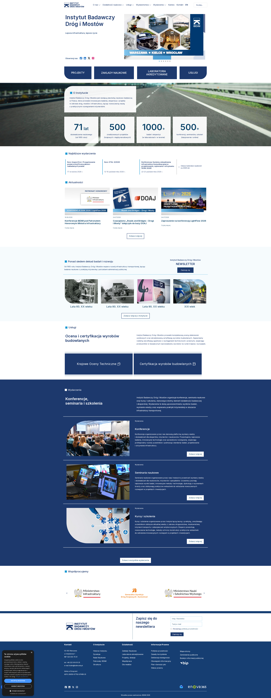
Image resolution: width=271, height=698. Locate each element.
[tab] (159, 61)
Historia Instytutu (100, 651)
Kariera (171, 5)
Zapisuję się (185, 270)
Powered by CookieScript (18, 693)
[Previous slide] (125, 37)
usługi (193, 72)
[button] (18, 691)
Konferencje (142, 429)
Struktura (97, 664)
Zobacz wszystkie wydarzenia (135, 560)
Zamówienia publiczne (189, 655)
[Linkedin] (70, 687)
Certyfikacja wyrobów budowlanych (166, 364)
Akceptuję (185, 629)
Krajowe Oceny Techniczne (96, 364)
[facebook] (82, 58)
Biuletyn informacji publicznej (191, 658)
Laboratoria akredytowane (132, 654)
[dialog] (18, 673)
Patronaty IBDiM (99, 661)
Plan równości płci (158, 664)
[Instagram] (78, 687)
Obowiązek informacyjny (161, 661)
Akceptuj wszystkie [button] (18, 681)
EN (186, 5)
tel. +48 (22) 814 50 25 (72, 662)
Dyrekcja (96, 654)
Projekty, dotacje (128, 658)
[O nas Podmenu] (99, 5)
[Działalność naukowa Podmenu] (123, 5)
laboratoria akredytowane (157, 73)
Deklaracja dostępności (160, 658)
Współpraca (127, 661)
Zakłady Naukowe (129, 651)
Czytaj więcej (69, 228)
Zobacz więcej (135, 236)
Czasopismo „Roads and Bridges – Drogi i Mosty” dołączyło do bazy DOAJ (133, 222)
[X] (90, 58)
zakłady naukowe (114, 72)
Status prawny (157, 668)
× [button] (31, 652)
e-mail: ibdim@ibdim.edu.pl (73, 665)
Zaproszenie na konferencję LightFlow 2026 (183, 221)
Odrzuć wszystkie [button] (18, 686)
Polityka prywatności (159, 651)
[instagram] (94, 58)
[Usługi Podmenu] (133, 5)
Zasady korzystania (159, 654)
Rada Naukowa (99, 658)
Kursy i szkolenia (145, 516)
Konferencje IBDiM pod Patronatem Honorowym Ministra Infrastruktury (83, 222)
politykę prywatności (189, 629)
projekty (78, 72)
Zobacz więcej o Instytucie (136, 316)
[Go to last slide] (67, 593)
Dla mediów (126, 664)
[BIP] (184, 664)
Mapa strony (185, 651)
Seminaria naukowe (147, 472)
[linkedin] (86, 58)
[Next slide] (204, 37)
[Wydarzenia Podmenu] (165, 5)
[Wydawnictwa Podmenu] (150, 5)
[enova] (197, 687)
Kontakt (179, 5)
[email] (181, 686)
